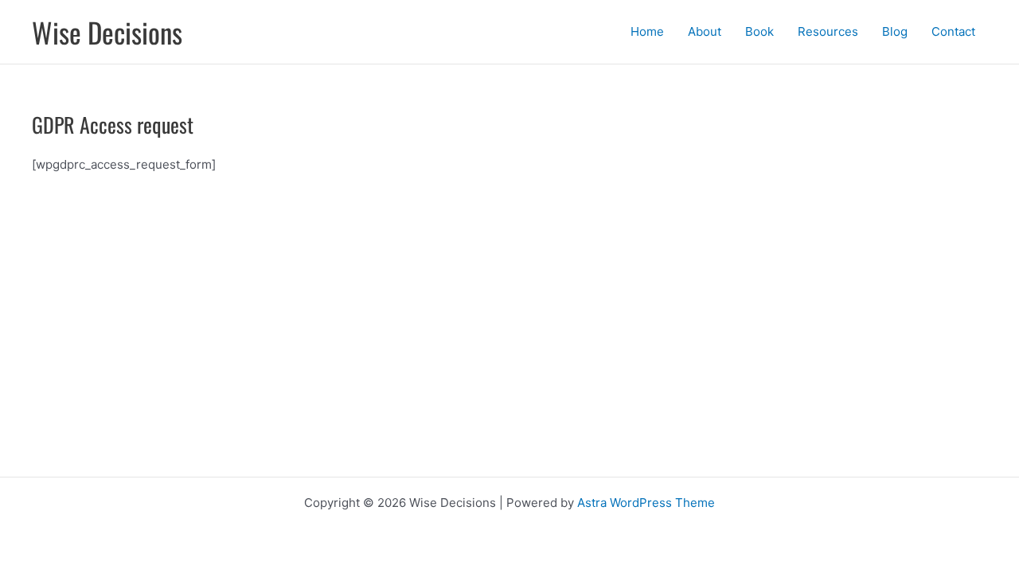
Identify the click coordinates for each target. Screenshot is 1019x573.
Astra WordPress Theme (646, 502)
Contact (953, 31)
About (704, 31)
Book (759, 31)
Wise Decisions (107, 32)
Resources (828, 31)
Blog (895, 31)
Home (647, 31)
